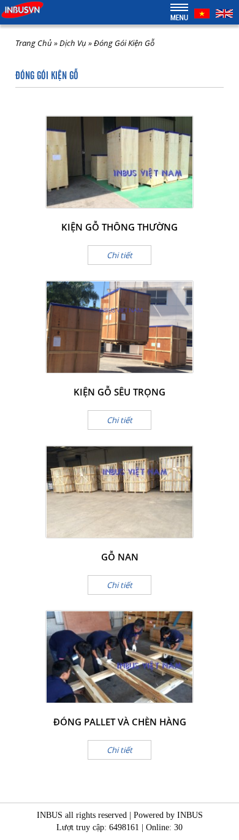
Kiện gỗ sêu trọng (119, 392)
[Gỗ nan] (119, 491)
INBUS (190, 815)
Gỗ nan (119, 557)
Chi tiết (119, 255)
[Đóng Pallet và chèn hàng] (119, 656)
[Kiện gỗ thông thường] (119, 161)
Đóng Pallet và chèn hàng (119, 722)
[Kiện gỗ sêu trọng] (119, 326)
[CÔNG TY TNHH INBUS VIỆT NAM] (22, 8)
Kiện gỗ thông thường (119, 227)
